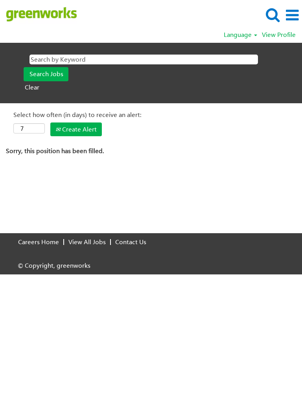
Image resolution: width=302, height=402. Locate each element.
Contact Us (130, 242)
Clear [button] (32, 87)
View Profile (279, 34)
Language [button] (238, 34)
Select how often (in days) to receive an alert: (77, 115)
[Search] (272, 15)
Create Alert (79, 129)
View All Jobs (87, 242)
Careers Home (38, 242)
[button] (292, 15)
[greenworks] (38, 14)
